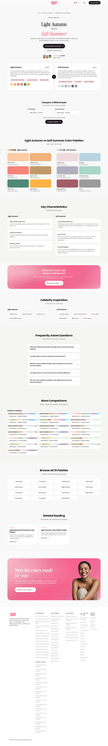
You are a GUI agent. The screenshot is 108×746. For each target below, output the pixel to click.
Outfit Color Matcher (41, 646)
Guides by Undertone (72, 637)
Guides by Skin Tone (72, 635)
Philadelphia (84, 644)
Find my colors (94, 2)
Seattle (82, 636)
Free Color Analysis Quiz (42, 619)
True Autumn (54, 642)
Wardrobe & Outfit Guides (71, 624)
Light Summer (55, 634)
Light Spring (54, 623)
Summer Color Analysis (42, 652)
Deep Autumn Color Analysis (41, 709)
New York (83, 622)
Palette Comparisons (47, 13)
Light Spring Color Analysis (40, 665)
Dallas (82, 649)
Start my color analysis (24, 590)
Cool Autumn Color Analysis (40, 714)
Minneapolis (84, 657)
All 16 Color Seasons (41, 616)
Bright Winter (54, 653)
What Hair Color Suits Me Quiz (42, 622)
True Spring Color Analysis (40, 670)
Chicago (82, 627)
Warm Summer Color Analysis (41, 696)
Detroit (82, 655)
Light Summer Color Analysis (41, 683)
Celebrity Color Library (57, 616)
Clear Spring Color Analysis (40, 679)
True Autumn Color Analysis (40, 705)
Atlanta (82, 652)
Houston (82, 641)
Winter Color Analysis (41, 657)
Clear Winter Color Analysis (40, 731)
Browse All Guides (71, 616)
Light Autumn (55, 661)
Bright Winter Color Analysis (41, 727)
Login (84, 2)
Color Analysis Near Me (42, 644)
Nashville (83, 660)
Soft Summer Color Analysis (40, 692)
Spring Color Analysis (41, 649)
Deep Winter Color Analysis (40, 718)
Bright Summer (55, 658)
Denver (82, 638)
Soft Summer (54, 631)
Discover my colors (53, 283)
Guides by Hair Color (72, 640)
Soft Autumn (54, 639)
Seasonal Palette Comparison (56, 619)
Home (38, 13)
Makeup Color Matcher (42, 636)
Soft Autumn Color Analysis (40, 701)
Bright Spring (54, 628)
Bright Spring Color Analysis (40, 674)
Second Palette (59, 109)
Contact (95, 629)
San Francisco (84, 630)
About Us (93, 618)
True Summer (55, 637)
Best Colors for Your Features (72, 619)
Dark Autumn (54, 656)
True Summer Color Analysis (41, 687)
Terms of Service (93, 625)
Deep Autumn (55, 645)
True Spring (54, 626)
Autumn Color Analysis (42, 655)
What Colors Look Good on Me (42, 626)
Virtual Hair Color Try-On (42, 633)
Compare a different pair (54, 50)
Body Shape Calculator (42, 638)
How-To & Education (72, 632)
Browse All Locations (83, 618)
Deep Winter (54, 647)
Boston (82, 633)
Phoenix (82, 646)
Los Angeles (84, 625)
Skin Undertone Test (41, 630)
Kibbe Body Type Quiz (41, 641)
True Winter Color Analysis (40, 723)
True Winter (54, 650)
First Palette (31, 109)
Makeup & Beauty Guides (71, 628)
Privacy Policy (92, 621)
